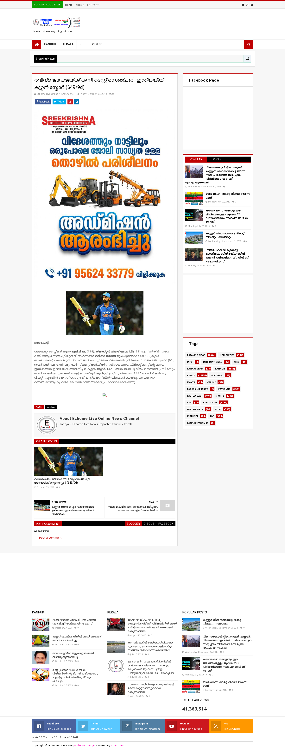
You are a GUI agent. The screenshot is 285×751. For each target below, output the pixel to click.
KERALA (68, 44)
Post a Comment (50, 537)
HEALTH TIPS (227, 355)
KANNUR (50, 44)
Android (72, 737)
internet (192, 416)
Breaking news (196, 355)
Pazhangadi (194, 395)
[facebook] (243, 5)
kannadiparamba (197, 422)
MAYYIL (191, 382)
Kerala (191, 375)
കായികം (51, 407)
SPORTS (219, 395)
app (189, 402)
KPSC (236, 361)
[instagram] (247, 5)
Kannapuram (195, 368)
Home (69, 5)
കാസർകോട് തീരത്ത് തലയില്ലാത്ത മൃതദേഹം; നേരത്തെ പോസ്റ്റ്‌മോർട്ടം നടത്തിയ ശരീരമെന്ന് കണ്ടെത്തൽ (150, 646)
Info (190, 361)
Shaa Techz (118, 745)
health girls (195, 409)
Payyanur (224, 389)
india (218, 409)
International (212, 361)
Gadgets (41, 737)
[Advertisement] (218, 304)
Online (211, 382)
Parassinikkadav (197, 389)
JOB (83, 44)
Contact (93, 5)
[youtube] (251, 5)
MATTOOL (217, 375)
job (212, 416)
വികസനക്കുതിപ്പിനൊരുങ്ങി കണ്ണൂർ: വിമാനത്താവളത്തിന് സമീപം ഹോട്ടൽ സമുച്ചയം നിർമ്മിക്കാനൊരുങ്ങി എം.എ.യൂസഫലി (214, 175)
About (80, 5)
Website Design (84, 745)
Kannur (220, 368)
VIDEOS (97, 44)
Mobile (56, 737)
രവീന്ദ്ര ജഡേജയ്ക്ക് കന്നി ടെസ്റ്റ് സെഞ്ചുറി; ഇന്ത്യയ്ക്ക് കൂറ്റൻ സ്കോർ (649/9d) (62, 480)
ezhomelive (210, 402)
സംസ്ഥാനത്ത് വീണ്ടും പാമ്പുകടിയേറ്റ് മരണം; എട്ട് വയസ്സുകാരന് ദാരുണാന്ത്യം (151, 688)
